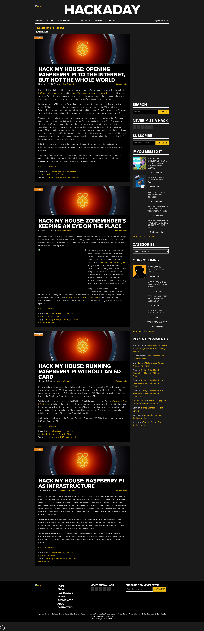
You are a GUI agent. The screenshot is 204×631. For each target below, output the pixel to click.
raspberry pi (65, 319)
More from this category (143, 236)
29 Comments (120, 84)
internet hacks (71, 171)
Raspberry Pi (44, 316)
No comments (156, 186)
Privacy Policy (123, 614)
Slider (60, 174)
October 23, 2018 (46, 230)
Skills (54, 174)
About (112, 20)
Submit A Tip (65, 600)
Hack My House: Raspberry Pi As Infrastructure (81, 483)
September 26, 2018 (47, 490)
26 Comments (156, 215)
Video (61, 596)
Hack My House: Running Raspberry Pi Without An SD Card (79, 371)
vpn (77, 177)
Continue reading (47, 166)
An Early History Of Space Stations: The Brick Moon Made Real (157, 224)
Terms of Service (135, 614)
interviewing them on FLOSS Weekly (82, 297)
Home (38, 20)
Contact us (151, 127)
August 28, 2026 (161, 20)
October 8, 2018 (45, 381)
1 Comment (155, 317)
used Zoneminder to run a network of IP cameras (94, 93)
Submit (99, 20)
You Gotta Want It (157, 322)
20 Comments (156, 232)
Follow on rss (147, 127)
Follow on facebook (134, 127)
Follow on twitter (138, 127)
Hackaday (102, 10)
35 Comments (156, 305)
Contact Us (64, 607)
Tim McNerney (139, 400)
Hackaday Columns (55, 171)
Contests (84, 20)
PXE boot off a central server (51, 93)
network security (67, 177)
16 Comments (156, 201)
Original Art (43, 434)
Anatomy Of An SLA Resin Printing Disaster (157, 194)
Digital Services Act (149, 614)
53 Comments (120, 230)
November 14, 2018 (46, 84)
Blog (50, 20)
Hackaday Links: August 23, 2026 (155, 311)
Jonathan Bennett (66, 84)
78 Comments (120, 490)
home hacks (70, 313)
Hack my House (52, 177)
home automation (68, 558)
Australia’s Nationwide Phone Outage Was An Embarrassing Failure (157, 163)
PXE (62, 437)
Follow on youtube (142, 127)
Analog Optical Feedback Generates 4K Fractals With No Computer (148, 373)
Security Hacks (44, 174)
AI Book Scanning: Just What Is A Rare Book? (157, 284)
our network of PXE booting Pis (111, 262)
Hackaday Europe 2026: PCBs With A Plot (156, 179)
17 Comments (156, 172)
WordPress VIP (106, 619)
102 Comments (156, 291)
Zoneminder (51, 322)
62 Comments (120, 381)
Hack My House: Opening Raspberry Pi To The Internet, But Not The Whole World (81, 74)
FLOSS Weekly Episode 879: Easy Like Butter (156, 269)
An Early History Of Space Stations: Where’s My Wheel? (157, 208)
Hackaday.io (65, 20)
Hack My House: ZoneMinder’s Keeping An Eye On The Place (82, 223)
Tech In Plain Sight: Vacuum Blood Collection (157, 298)
